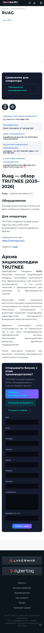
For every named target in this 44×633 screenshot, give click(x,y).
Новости (22, 583)
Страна (8, 449)
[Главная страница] (11, 3)
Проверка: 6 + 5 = (12, 513)
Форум (22, 603)
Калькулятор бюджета (20, 403)
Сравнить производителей (17, 394)
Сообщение (10, 492)
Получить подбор (17, 410)
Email (7, 428)
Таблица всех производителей (17, 89)
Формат (8, 471)
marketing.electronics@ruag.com (19, 165)
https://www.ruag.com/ (13, 240)
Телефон (9, 439)
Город (8, 460)
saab (15, 247)
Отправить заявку (22, 526)
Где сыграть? (22, 598)
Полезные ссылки (22, 608)
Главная (5, 8)
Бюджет (9, 481)
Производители (17, 8)
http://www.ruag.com (13, 167)
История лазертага (22, 588)
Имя (7, 417)
